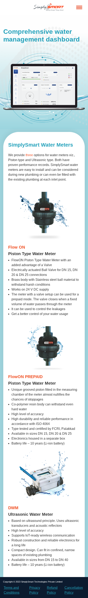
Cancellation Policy (73, 590)
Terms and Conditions (11, 590)
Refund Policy (52, 590)
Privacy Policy (34, 590)
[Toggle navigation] (79, 7)
